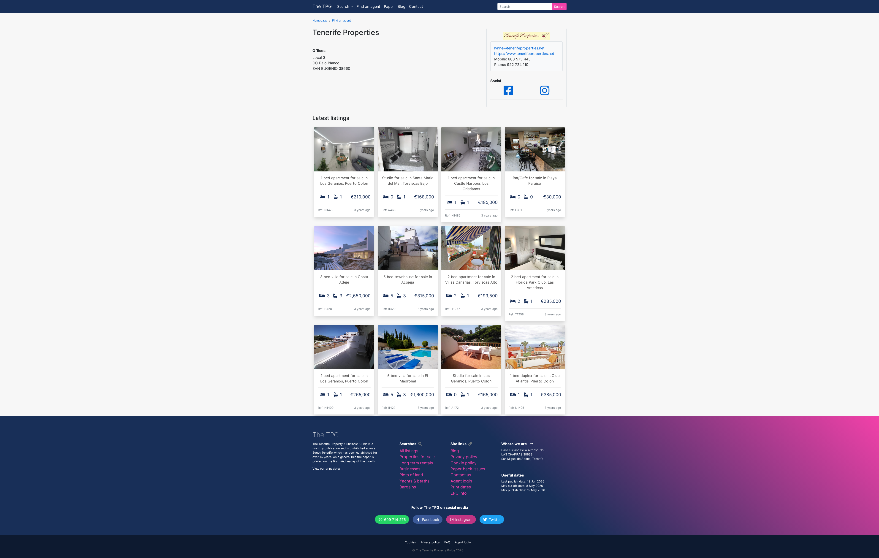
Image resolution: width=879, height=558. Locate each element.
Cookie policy (463, 462)
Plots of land (411, 474)
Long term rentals (416, 462)
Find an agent (368, 6)
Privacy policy (463, 456)
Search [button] (343, 6)
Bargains (407, 487)
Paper (389, 6)
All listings (408, 450)
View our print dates (326, 468)
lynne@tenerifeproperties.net (519, 48)
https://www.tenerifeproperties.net (524, 53)
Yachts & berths (414, 481)
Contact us (460, 474)
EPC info (458, 493)
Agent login (461, 481)
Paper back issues (467, 468)
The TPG (322, 6)
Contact (416, 6)
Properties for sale (417, 456)
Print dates (460, 487)
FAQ (447, 542)
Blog (401, 6)
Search (559, 6)
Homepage (319, 20)
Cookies (410, 542)
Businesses (409, 468)
